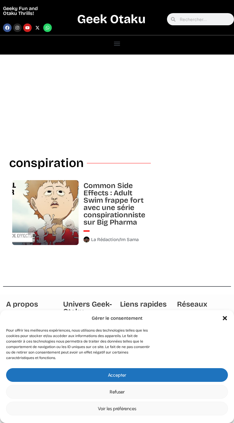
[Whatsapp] (47, 27)
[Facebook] (7, 27)
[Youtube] (27, 27)
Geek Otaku (111, 19)
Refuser (117, 392)
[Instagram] (17, 27)
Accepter (117, 375)
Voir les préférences (117, 408)
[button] (225, 318)
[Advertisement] (117, 100)
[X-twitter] (37, 27)
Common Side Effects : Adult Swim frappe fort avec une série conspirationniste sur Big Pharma (114, 203)
